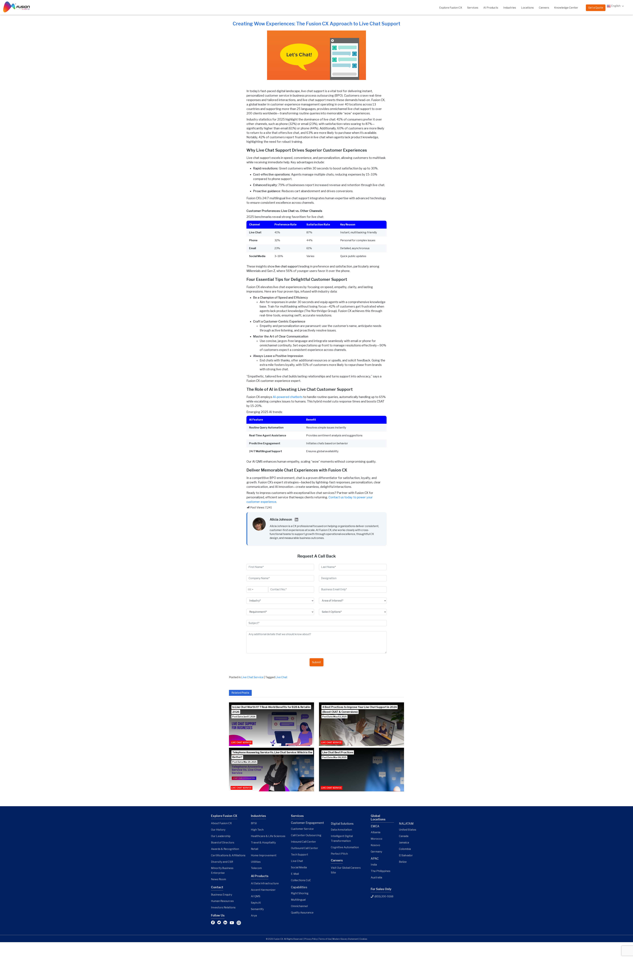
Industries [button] (509, 7)
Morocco (376, 838)
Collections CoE (301, 880)
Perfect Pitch (339, 853)
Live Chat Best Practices (337, 752)
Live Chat (281, 677)
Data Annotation (341, 829)
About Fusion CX (221, 823)
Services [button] (472, 7)
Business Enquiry (221, 894)
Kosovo (375, 845)
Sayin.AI (256, 902)
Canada (403, 836)
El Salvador (406, 855)
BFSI (254, 823)
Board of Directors (222, 842)
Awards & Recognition (225, 849)
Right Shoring (299, 893)
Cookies (363, 939)
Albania (375, 832)
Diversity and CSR (222, 861)
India (374, 864)
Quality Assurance (302, 912)
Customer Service (302, 828)
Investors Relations (223, 907)
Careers (544, 7)
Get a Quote (595, 7)
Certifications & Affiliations (228, 855)
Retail (254, 849)
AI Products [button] (490, 7)
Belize (403, 861)
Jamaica (404, 842)
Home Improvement (263, 855)
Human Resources (222, 901)
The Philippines (380, 871)
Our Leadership (220, 836)
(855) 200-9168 (383, 896)
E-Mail (295, 873)
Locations (527, 7)
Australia (376, 877)
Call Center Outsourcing (306, 835)
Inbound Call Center (303, 841)
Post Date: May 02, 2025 (334, 716)
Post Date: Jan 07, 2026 (244, 716)
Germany (376, 851)
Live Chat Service (252, 677)
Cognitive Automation (345, 847)
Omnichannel (299, 906)
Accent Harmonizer (263, 889)
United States (407, 829)
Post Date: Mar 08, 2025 (334, 757)
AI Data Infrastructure (265, 883)
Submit (316, 662)
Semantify (257, 909)
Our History (218, 829)
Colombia (405, 849)
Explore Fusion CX (450, 7)
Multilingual (298, 899)
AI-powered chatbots (287, 397)
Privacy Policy (310, 939)
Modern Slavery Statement (345, 939)
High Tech (257, 829)
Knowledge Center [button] (566, 7)
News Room (218, 879)
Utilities (256, 861)
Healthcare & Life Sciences (268, 836)
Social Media (299, 867)
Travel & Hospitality (263, 842)
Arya (254, 915)
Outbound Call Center (304, 848)
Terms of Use (325, 939)
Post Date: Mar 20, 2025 (244, 762)
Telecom (256, 868)
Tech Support (299, 854)
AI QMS (255, 896)
